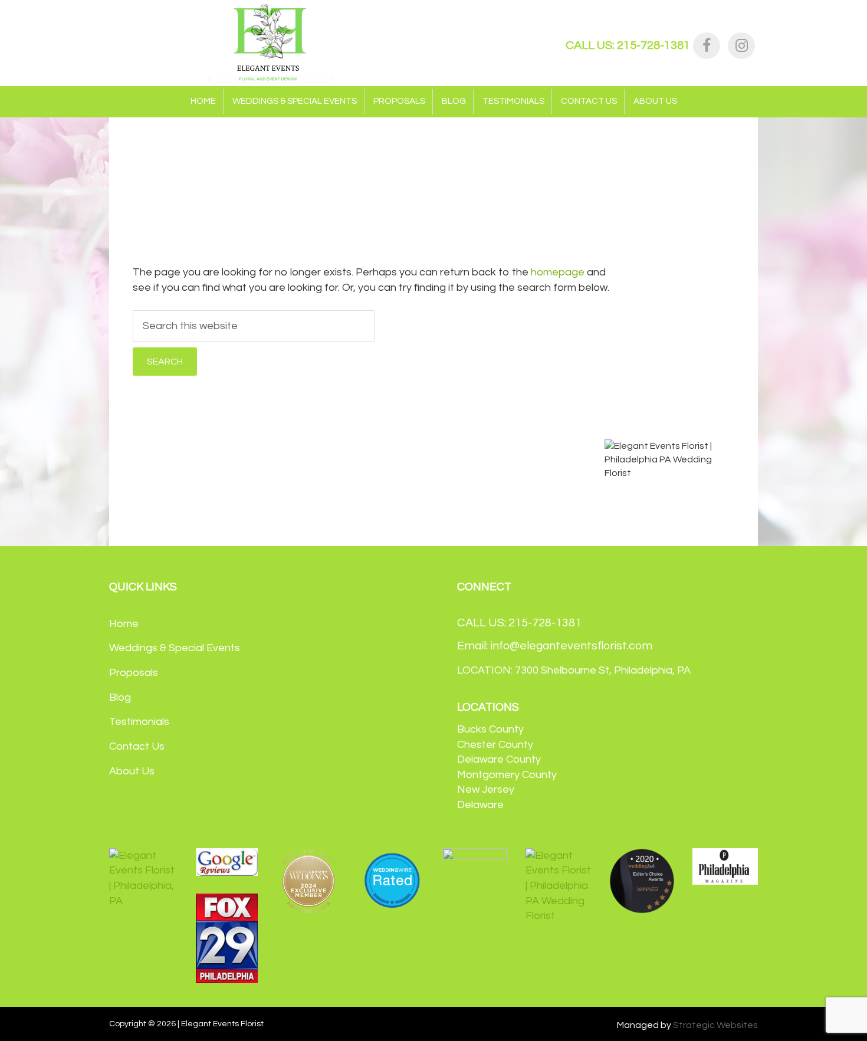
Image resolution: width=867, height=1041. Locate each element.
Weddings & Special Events (174, 648)
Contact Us (137, 746)
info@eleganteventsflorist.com (571, 646)
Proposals (133, 672)
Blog (120, 697)
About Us (132, 771)
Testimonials (139, 721)
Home (124, 623)
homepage (557, 272)
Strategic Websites (715, 1025)
